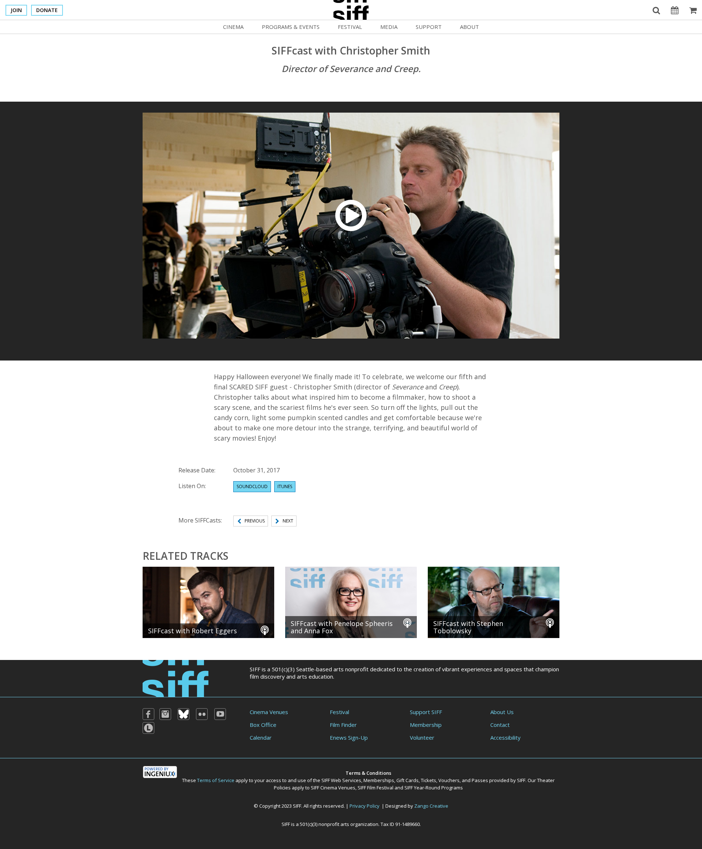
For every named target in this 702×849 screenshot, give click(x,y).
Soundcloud (252, 486)
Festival (350, 26)
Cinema (233, 26)
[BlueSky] (183, 714)
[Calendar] (674, 9)
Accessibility (505, 737)
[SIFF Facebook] (148, 714)
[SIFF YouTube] (220, 714)
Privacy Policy (365, 806)
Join (16, 10)
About (469, 26)
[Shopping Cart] (693, 9)
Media (388, 26)
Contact (500, 724)
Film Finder (343, 724)
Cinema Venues (269, 712)
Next (288, 521)
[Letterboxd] (148, 728)
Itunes (285, 486)
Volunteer (422, 737)
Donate (47, 10)
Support (429, 26)
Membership (426, 724)
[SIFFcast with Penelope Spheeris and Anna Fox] (351, 601)
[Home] (175, 677)
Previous (255, 521)
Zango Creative (431, 806)
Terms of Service (215, 780)
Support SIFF (426, 712)
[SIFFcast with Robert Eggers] (208, 601)
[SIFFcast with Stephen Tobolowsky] (493, 601)
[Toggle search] (656, 9)
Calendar (261, 737)
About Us (502, 712)
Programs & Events (291, 26)
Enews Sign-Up (349, 737)
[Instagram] (165, 714)
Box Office (263, 724)
